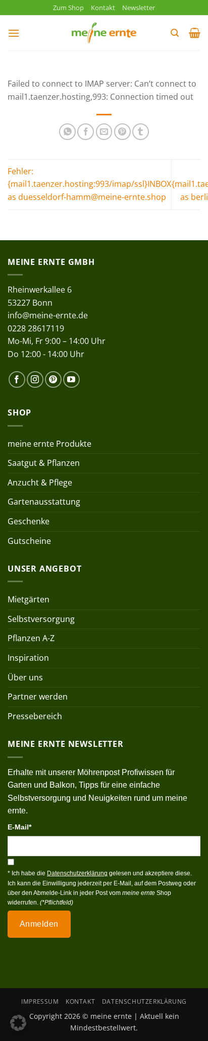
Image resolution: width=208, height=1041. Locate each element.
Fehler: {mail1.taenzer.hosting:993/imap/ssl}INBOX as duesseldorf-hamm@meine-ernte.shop (89, 184)
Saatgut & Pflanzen (44, 462)
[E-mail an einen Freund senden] (104, 131)
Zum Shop (68, 7)
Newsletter (138, 7)
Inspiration (28, 657)
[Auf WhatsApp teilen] (67, 131)
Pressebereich (35, 716)
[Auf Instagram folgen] (35, 379)
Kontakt (103, 7)
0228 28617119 (36, 328)
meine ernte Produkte (49, 443)
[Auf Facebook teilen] (85, 131)
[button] (14, 33)
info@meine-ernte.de (48, 315)
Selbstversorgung (41, 618)
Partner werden (38, 696)
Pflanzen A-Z (31, 638)
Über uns (25, 677)
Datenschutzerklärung (144, 1001)
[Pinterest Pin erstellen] (122, 131)
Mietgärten (28, 599)
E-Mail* (19, 827)
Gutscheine (29, 540)
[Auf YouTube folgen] (71, 379)
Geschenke (28, 521)
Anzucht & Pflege (40, 482)
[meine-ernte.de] (104, 33)
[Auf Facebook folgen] (17, 379)
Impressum (40, 1001)
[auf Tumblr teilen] (140, 131)
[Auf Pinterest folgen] (53, 379)
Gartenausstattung (44, 501)
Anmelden (39, 924)
